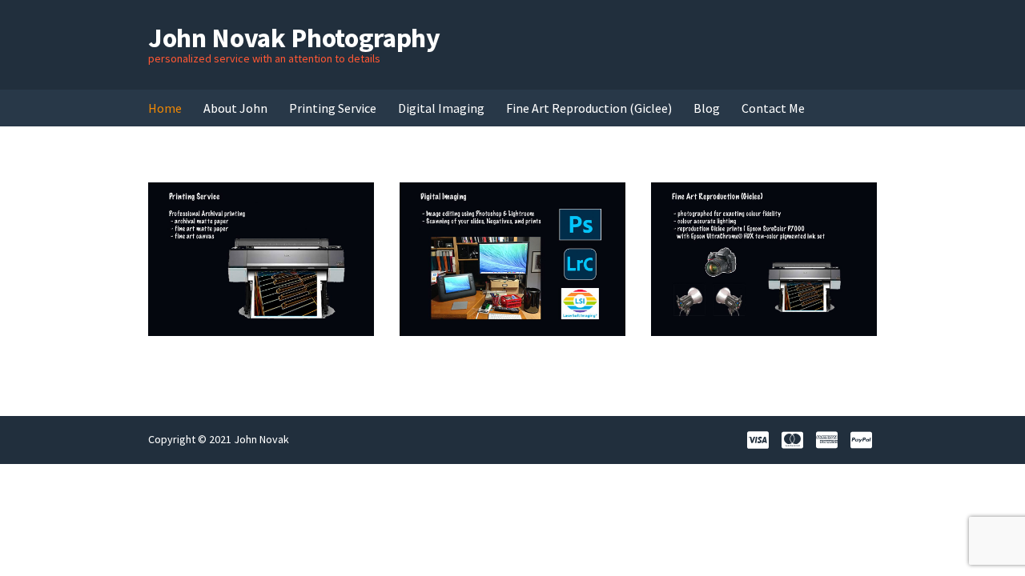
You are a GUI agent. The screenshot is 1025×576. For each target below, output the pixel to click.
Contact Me (773, 108)
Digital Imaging (441, 108)
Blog (706, 108)
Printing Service (332, 108)
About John (235, 108)
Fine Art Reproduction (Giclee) (589, 108)
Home (165, 108)
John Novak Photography (294, 37)
